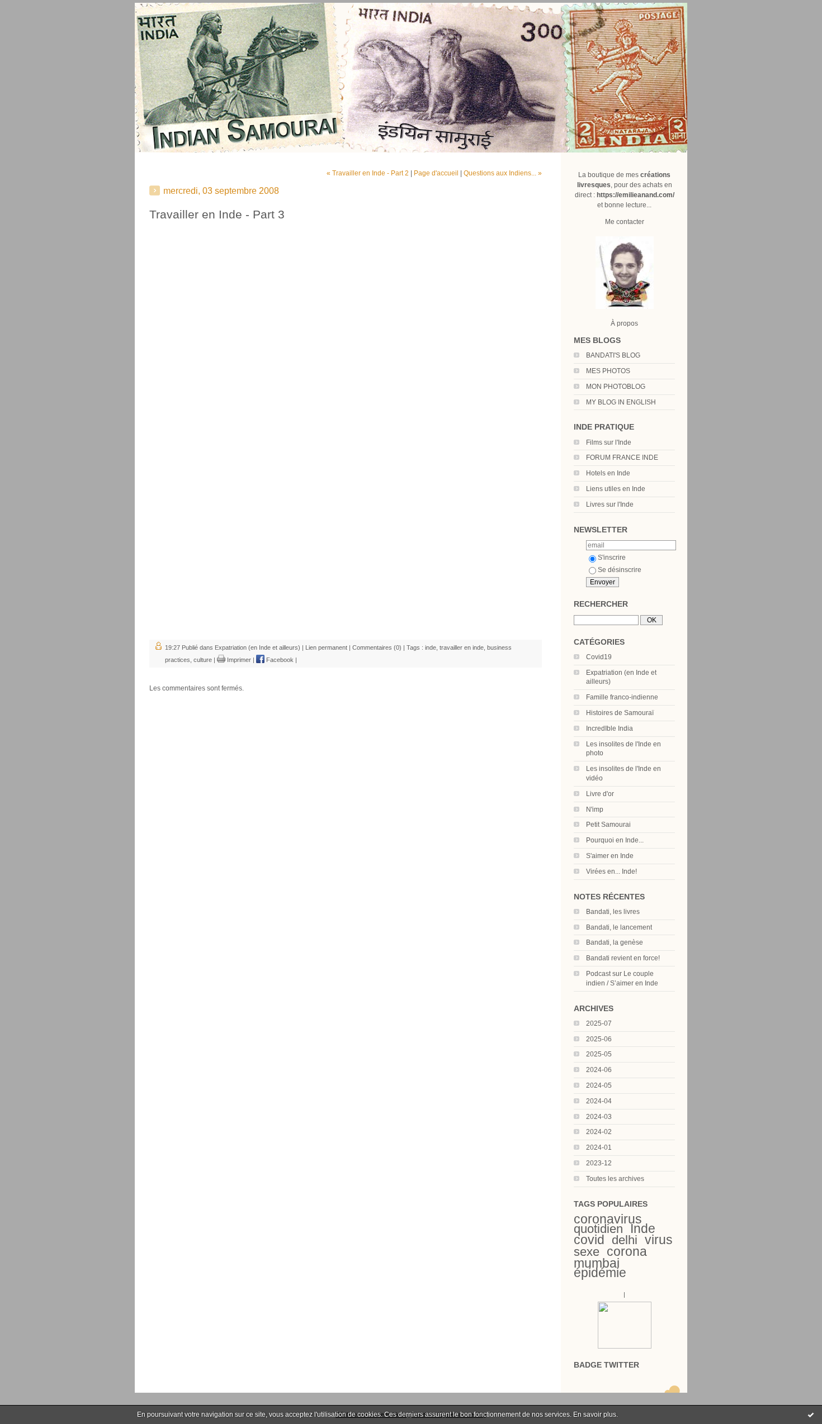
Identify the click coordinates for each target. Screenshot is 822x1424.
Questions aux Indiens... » (503, 173)
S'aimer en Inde (610, 856)
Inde (642, 1228)
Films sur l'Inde (608, 442)
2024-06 (599, 1070)
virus (659, 1239)
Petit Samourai (608, 824)
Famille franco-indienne (622, 697)
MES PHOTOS (608, 371)
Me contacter (624, 222)
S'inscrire (612, 557)
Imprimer (238, 659)
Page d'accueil (436, 173)
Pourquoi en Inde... (615, 840)
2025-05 (599, 1054)
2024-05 (599, 1085)
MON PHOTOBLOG (615, 386)
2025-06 (599, 1039)
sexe (586, 1252)
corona (627, 1251)
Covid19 (599, 657)
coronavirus (608, 1219)
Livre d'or (600, 794)
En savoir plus (594, 1414)
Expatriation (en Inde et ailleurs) (257, 647)
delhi (624, 1240)
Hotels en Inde (608, 473)
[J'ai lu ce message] (810, 1414)
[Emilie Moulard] (624, 1346)
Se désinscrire (619, 570)
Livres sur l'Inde (610, 504)
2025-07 (599, 1023)
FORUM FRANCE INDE (622, 457)
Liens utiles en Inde (615, 489)
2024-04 (599, 1101)
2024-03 (599, 1117)
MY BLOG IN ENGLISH (621, 402)
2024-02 (599, 1132)
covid (589, 1239)
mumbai (597, 1263)
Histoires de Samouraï (620, 713)
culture (202, 659)
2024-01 (599, 1147)
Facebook (279, 659)
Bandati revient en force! (623, 958)
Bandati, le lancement (619, 927)
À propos (624, 323)
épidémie (600, 1272)
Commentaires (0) (376, 647)
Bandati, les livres (613, 912)
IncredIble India (609, 728)
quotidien (598, 1229)
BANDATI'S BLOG (613, 355)
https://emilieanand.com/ (635, 195)
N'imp (594, 809)
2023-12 (599, 1163)
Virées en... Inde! (611, 871)
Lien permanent (326, 647)
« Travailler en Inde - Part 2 (368, 173)
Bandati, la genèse (614, 942)
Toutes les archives (615, 1179)
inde (430, 647)
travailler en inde (462, 647)
